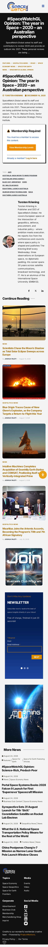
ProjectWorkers (28, 934)
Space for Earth (16, 760)
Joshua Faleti (10, 359)
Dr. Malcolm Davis (10, 185)
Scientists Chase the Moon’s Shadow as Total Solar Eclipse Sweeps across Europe (23, 351)
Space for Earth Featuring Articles (34, 760)
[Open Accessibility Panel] (43, 475)
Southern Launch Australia (14, 195)
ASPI (9, 172)
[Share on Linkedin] (42, 290)
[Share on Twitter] (35, 290)
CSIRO (24, 182)
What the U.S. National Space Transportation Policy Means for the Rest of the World (22, 832)
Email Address (13, 644)
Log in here (31, 158)
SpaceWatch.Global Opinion (21, 70)
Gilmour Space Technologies (14, 192)
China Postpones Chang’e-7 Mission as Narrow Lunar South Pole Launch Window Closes (22, 851)
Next (36, 657)
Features (6, 63)
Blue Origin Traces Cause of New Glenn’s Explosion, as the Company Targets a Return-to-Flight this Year (22, 410)
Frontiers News (28, 842)
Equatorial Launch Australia (15, 189)
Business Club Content (13, 801)
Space (32, 63)
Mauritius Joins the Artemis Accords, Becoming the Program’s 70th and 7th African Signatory (23, 532)
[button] (4, 942)
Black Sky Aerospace (11, 182)
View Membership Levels (21, 147)
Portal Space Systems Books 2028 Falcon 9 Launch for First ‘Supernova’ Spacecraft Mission (24, 788)
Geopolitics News (20, 63)
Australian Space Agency (13, 179)
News (4, 344)
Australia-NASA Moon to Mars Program (19, 175)
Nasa (30, 192)
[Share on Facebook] (28, 290)
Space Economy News (19, 779)
